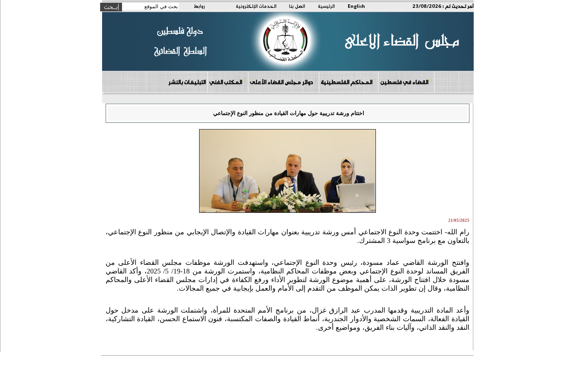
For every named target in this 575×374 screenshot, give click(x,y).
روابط (199, 6)
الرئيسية (326, 6)
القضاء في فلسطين (404, 81)
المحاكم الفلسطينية (346, 81)
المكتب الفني (225, 81)
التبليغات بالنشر (187, 81)
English (356, 6)
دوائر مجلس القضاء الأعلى (281, 81)
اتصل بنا (297, 6)
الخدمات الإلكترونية (256, 6)
